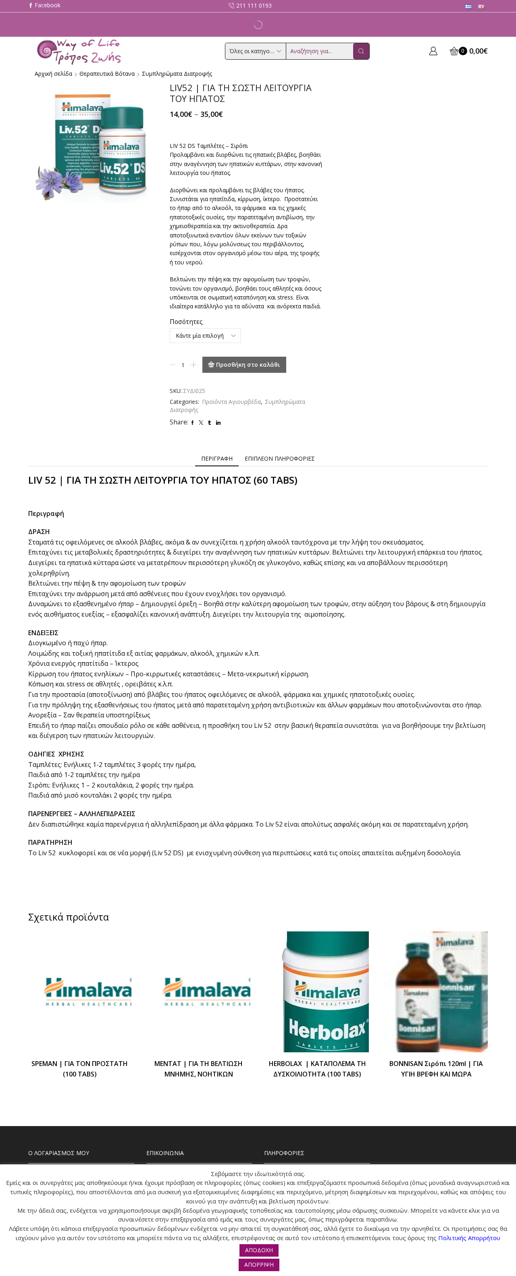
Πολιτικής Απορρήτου (469, 1238)
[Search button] (361, 51)
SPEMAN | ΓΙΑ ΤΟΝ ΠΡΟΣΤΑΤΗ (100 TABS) (79, 1069)
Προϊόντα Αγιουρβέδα (231, 401)
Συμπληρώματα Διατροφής (177, 73)
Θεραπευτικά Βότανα (107, 73)
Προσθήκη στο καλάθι (248, 364)
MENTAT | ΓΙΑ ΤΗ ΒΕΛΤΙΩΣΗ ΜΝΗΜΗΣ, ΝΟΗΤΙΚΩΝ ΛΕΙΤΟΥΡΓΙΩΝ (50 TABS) (198, 1074)
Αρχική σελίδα (53, 73)
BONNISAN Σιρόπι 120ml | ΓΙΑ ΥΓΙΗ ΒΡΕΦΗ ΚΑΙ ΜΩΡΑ (436, 1069)
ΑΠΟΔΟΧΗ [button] (259, 1250)
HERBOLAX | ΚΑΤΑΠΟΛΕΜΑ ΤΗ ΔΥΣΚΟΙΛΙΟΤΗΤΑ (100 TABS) (317, 1069)
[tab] (217, 458)
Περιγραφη (217, 458)
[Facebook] (44, 6)
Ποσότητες (186, 321)
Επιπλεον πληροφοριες (280, 458)
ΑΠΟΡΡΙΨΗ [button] (259, 1264)
